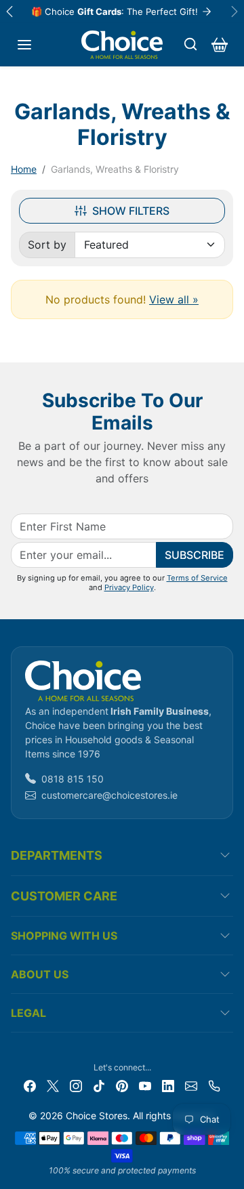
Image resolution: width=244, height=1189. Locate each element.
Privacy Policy (129, 587)
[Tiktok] (98, 1085)
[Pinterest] (122, 1085)
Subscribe (194, 555)
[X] (52, 1085)
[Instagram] (75, 1085)
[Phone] (214, 1085)
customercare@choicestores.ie (109, 795)
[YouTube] (145, 1085)
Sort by (47, 244)
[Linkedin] (168, 1085)
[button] (24, 44)
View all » (174, 299)
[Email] (191, 1085)
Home (24, 169)
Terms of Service (197, 578)
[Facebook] (29, 1085)
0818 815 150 (72, 779)
